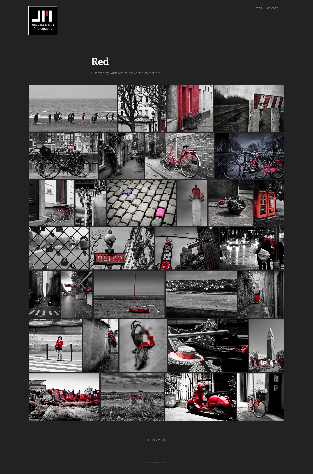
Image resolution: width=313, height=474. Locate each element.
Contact (272, 8)
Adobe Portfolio (162, 462)
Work (259, 8)
